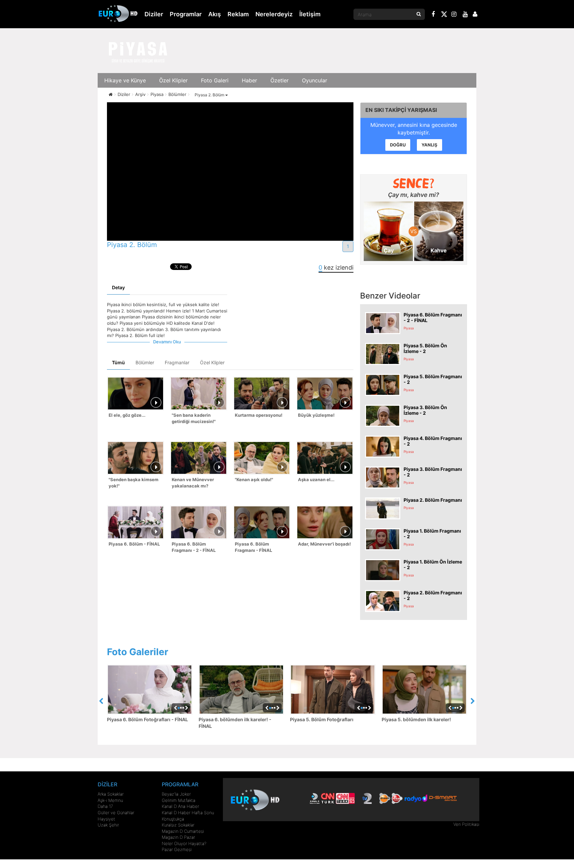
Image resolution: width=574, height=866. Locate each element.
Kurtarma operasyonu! (258, 415)
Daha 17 (105, 806)
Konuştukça (173, 819)
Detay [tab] (118, 287)
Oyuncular (314, 80)
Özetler (279, 80)
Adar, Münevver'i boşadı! (324, 544)
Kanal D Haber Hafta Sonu (188, 812)
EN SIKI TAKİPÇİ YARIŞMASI (401, 110)
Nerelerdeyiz (274, 14)
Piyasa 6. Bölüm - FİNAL (134, 544)
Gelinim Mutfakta (178, 800)
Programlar (186, 14)
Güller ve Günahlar (116, 812)
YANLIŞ (429, 144)
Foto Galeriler (137, 651)
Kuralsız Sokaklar (178, 824)
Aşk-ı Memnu (110, 800)
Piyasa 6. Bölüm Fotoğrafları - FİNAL (147, 719)
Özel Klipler (173, 80)
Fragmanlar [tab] (177, 362)
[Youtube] (465, 15)
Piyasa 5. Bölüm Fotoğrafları (321, 719)
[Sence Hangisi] (413, 183)
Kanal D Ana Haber (180, 806)
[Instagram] (454, 15)
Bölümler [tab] (145, 362)
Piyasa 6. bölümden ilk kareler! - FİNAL (235, 723)
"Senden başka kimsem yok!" (133, 482)
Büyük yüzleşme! (316, 415)
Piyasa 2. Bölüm (210, 94)
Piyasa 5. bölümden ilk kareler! (416, 719)
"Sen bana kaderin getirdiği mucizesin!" (194, 418)
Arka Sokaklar (111, 794)
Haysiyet (106, 819)
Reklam (238, 14)
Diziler (153, 14)
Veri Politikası (466, 824)
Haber (249, 80)
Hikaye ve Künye (125, 80)
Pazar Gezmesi (177, 849)
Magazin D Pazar (178, 837)
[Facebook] (433, 15)
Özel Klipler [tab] (212, 362)
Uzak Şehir (108, 824)
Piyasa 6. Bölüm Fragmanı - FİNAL (253, 547)
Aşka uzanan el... (316, 479)
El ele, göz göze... (127, 415)
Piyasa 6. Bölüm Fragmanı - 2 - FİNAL (194, 547)
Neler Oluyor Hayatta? (184, 843)
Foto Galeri (215, 80)
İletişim (310, 14)
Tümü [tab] (118, 362)
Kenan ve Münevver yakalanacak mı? (193, 482)
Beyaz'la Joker (176, 794)
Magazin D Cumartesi (183, 831)
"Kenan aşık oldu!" (254, 479)
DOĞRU (398, 144)
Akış (214, 14)
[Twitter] (443, 15)
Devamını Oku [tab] (167, 341)
